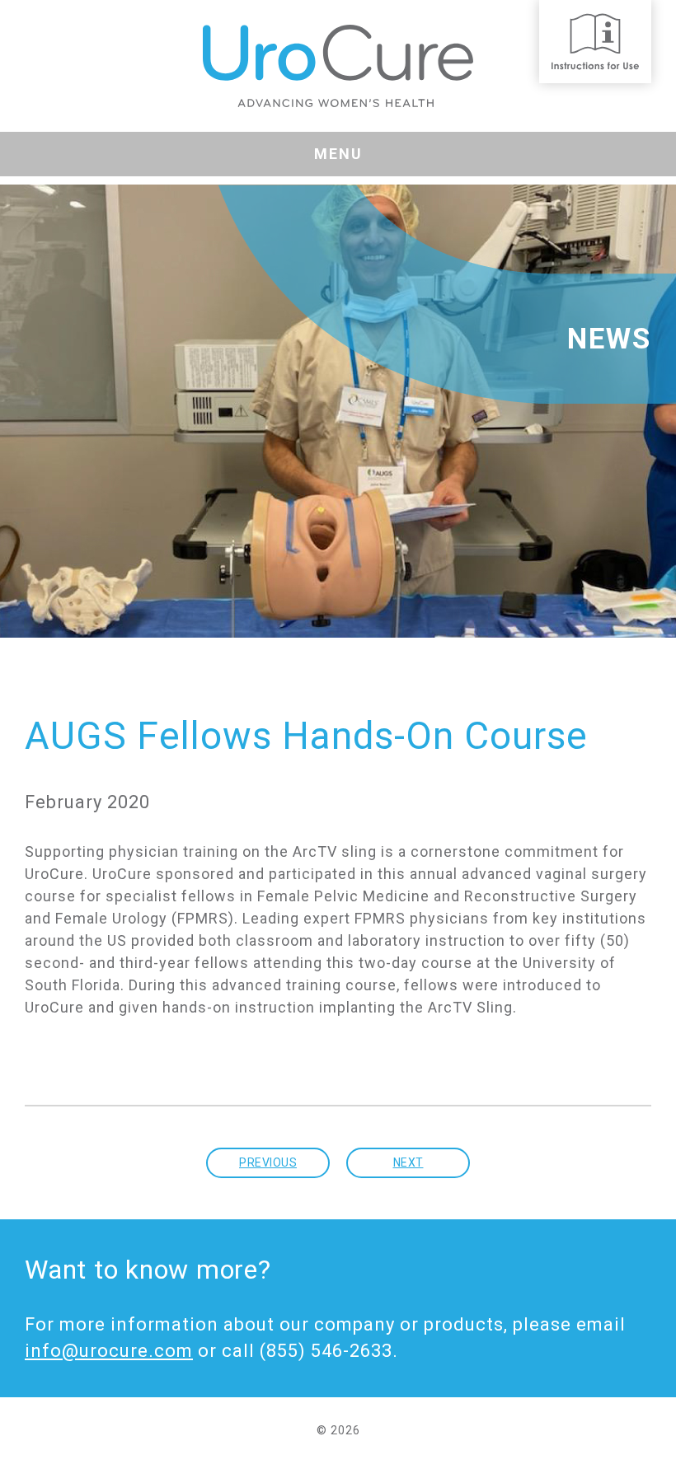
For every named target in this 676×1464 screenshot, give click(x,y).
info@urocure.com (109, 1350)
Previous (268, 1162)
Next (408, 1162)
